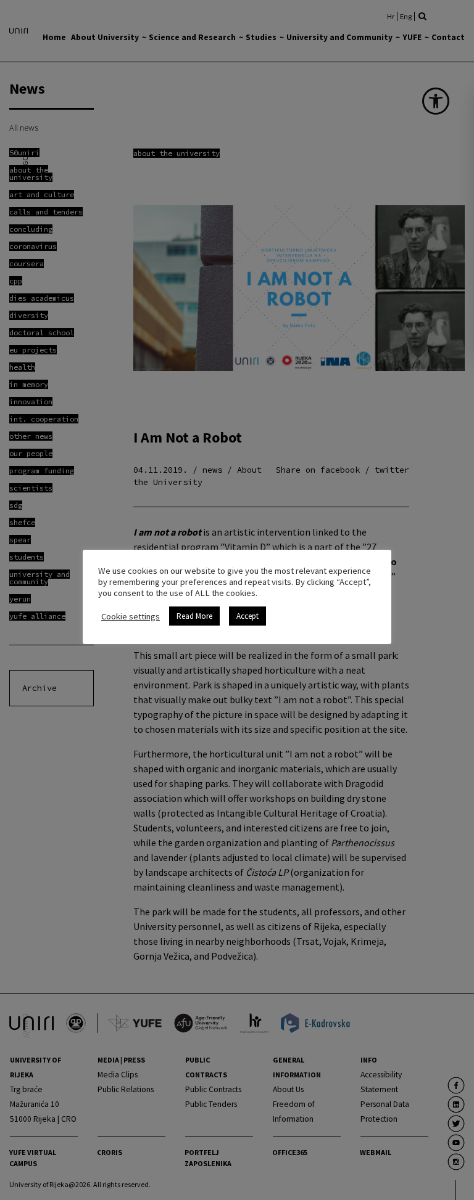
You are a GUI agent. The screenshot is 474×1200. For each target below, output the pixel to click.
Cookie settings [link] (130, 616)
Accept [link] (247, 616)
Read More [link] (194, 616)
